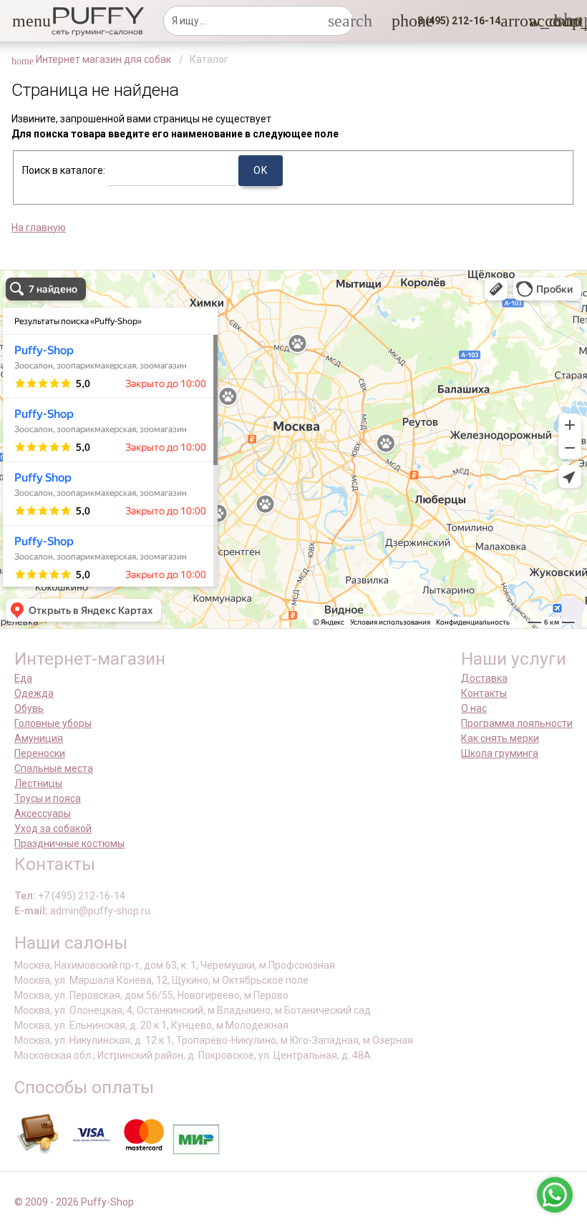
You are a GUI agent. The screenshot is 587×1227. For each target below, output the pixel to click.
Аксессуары (42, 813)
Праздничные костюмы (69, 843)
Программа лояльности (517, 723)
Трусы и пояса (47, 798)
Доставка (484, 678)
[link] (537, 21)
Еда (23, 678)
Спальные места (53, 768)
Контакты (484, 693)
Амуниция (38, 738)
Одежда (34, 693)
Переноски (39, 753)
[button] (21, 21)
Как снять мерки (500, 738)
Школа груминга (499, 753)
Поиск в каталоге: (63, 170)
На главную (38, 227)
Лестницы (38, 783)
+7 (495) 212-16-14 (81, 895)
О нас (474, 708)
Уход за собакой (53, 828)
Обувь (29, 708)
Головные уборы (53, 723)
